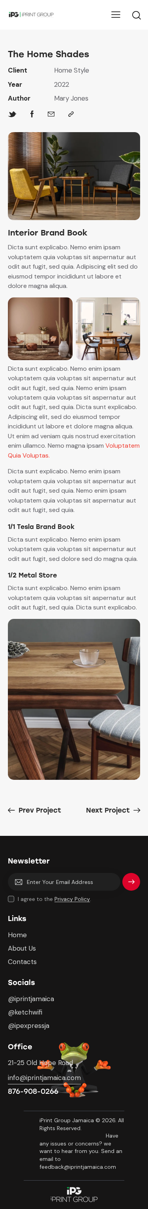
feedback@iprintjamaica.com (78, 1166)
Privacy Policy (72, 899)
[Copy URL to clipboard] (71, 114)
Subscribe (131, 885)
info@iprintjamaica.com (44, 1077)
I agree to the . (54, 899)
